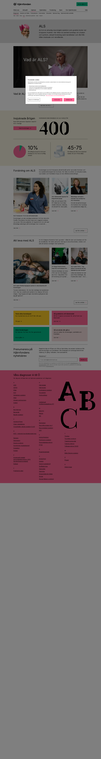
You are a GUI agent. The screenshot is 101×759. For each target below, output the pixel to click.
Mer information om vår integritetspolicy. (55, 95)
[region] (51, 90)
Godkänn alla (69, 99)
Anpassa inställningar (34, 99)
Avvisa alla (57, 99)
